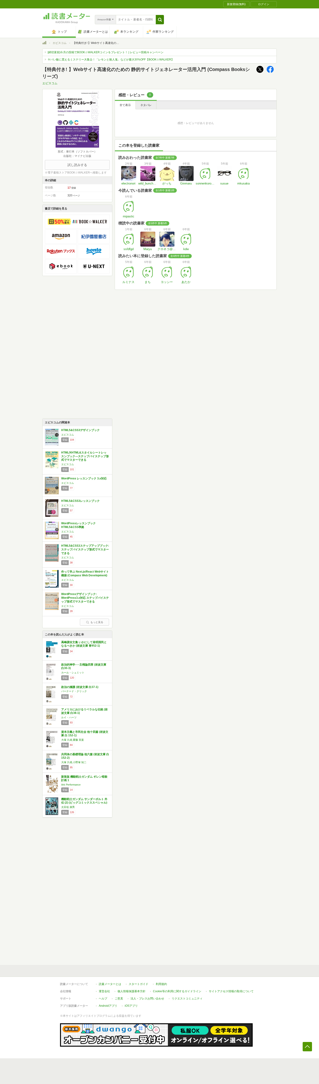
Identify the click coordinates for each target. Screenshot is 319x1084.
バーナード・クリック (74, 691)
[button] (160, 19)
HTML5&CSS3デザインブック (80, 430)
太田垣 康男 (68, 807)
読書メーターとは (110, 984)
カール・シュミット (72, 672)
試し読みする (77, 165)
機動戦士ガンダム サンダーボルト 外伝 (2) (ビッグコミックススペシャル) (84, 800)
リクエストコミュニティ (187, 998)
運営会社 (104, 991)
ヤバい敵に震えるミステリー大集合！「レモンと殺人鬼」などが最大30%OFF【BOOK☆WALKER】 (111, 59)
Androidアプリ (108, 1005)
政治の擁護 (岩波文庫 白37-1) (79, 687)
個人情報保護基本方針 (131, 991)
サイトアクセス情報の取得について (231, 991)
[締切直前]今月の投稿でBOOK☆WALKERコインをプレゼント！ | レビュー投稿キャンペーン (105, 52)
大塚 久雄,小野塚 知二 (73, 762)
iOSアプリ (131, 1005)
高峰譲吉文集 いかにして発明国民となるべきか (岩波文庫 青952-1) (84, 644)
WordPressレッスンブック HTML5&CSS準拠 (78, 525)
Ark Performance (71, 784)
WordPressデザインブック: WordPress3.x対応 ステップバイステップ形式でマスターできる (85, 597)
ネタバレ (146, 105)
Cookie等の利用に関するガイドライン (177, 991)
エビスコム (60, 43)
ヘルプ (103, 998)
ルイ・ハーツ (69, 717)
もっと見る (96, 622)
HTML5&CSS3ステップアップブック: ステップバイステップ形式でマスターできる (85, 549)
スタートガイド (138, 984)
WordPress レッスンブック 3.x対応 (84, 478)
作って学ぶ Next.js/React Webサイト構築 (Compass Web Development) (85, 573)
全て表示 (125, 105)
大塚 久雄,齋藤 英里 (72, 739)
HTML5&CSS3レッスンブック (80, 501)
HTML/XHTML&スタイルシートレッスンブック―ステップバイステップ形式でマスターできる (85, 456)
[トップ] (44, 43)
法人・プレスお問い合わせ (147, 998)
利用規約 (161, 984)
